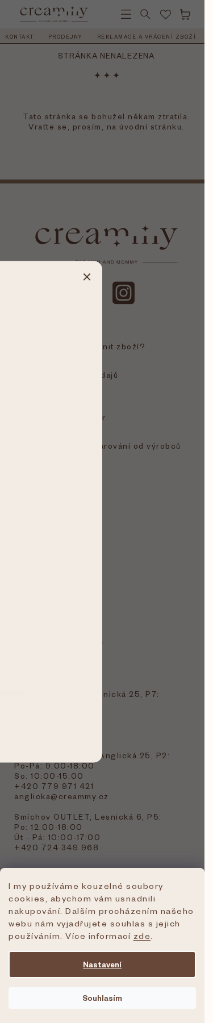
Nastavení (102, 964)
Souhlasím (102, 998)
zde (142, 935)
